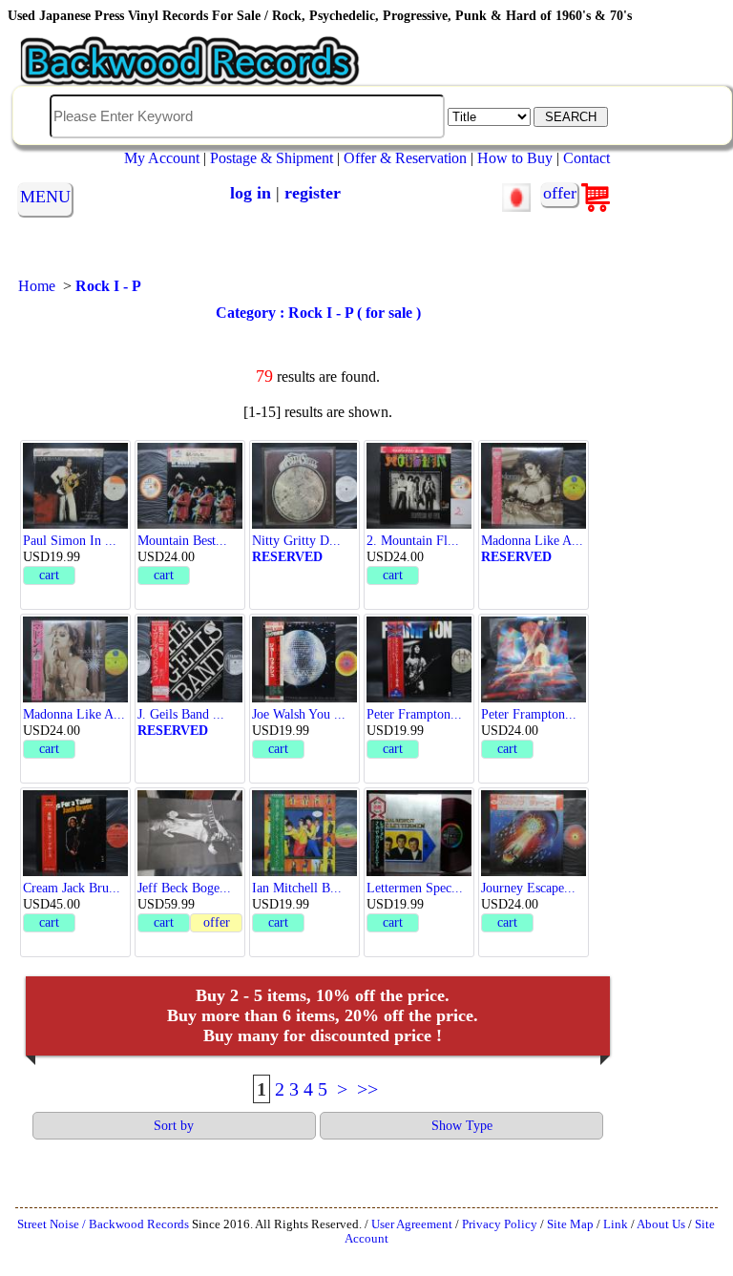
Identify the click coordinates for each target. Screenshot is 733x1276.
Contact (586, 158)
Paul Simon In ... (69, 540)
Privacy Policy (499, 1224)
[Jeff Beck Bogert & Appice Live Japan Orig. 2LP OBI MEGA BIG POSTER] (189, 871)
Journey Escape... (528, 887)
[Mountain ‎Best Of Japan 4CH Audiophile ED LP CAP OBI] (189, 524)
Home (36, 286)
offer (559, 192)
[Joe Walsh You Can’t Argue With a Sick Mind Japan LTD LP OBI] (304, 697)
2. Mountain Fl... (412, 540)
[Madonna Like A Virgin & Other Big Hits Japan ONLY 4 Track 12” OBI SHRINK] (75, 697)
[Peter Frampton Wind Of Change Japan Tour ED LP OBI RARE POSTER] (533, 697)
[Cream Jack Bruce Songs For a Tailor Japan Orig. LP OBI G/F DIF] (75, 871)
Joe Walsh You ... (299, 714)
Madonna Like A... (532, 540)
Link (615, 1224)
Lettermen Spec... (414, 887)
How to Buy (515, 158)
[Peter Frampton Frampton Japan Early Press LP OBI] (418, 697)
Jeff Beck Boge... (184, 887)
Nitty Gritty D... (296, 540)
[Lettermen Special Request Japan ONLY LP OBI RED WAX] (418, 871)
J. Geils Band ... (180, 714)
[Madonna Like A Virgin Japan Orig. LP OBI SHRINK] (533, 524)
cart (49, 574)
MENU (45, 196)
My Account (161, 158)
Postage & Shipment (271, 158)
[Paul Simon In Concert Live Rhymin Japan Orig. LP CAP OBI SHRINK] (75, 524)
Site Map (570, 1224)
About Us (661, 1224)
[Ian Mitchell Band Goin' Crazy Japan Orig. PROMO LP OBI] (304, 871)
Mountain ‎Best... (182, 540)
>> (367, 1088)
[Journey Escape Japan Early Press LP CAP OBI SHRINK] (533, 871)
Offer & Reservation (405, 158)
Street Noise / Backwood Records (103, 1224)
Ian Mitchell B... (297, 887)
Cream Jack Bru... (71, 887)
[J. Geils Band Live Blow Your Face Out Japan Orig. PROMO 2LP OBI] (189, 697)
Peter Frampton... (414, 714)
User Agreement (411, 1224)
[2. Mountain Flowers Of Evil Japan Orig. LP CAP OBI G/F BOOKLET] (418, 524)
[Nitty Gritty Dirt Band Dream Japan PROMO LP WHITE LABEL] (304, 524)
